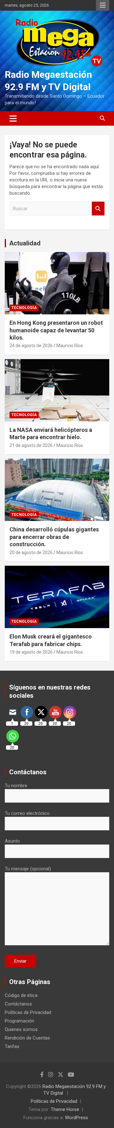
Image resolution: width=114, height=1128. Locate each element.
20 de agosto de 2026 (31, 552)
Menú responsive (102, 5)
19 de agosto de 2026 (31, 652)
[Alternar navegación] (13, 118)
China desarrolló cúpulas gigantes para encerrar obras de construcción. (54, 536)
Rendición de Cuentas (27, 1038)
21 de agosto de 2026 (31, 445)
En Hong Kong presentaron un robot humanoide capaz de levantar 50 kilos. (56, 330)
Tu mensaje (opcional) (28, 869)
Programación (19, 1021)
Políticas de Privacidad (28, 1012)
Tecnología (24, 308)
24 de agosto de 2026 (31, 345)
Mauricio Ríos (69, 345)
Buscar (98, 209)
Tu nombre (16, 785)
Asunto (12, 841)
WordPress (76, 1117)
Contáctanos (18, 1004)
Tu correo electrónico (27, 813)
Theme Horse (65, 1109)
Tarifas (12, 1046)
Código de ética (21, 995)
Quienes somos (21, 1029)
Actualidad (25, 243)
